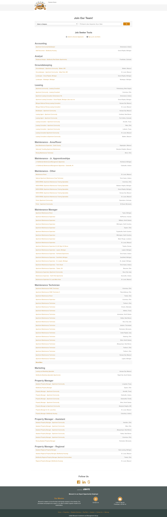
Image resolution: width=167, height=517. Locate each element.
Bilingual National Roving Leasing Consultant (48, 103)
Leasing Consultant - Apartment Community (48, 122)
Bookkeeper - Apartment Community (46, 110)
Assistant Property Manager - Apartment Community (50, 384)
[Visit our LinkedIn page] (84, 483)
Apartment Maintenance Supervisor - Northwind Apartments (52, 253)
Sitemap (106, 512)
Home (59, 512)
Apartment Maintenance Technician (45, 303)
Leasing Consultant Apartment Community (47, 133)
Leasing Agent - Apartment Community (46, 114)
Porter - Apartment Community (44, 204)
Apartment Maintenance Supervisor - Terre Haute (49, 265)
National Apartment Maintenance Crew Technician (49, 178)
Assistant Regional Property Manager (46, 450)
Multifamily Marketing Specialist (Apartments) (48, 375)
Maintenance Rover (41, 174)
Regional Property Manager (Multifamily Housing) (49, 461)
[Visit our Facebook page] (78, 483)
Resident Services (76, 512)
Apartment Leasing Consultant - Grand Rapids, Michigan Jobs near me (55, 99)
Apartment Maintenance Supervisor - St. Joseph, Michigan (52, 261)
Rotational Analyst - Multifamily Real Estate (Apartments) (51, 59)
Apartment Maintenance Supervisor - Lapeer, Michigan (51, 250)
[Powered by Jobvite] (83, 489)
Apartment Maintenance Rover (44, 213)
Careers (92, 512)
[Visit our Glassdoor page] (89, 483)
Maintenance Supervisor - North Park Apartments (49, 276)
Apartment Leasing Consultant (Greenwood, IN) (49, 96)
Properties (66, 512)
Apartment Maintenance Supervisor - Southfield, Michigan (51, 257)
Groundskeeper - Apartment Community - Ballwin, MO (50, 68)
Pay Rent (85, 512)
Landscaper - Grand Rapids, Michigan (46, 76)
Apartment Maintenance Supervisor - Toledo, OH (49, 268)
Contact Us (96, 502)
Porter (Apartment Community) (44, 200)
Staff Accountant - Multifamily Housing (46, 50)
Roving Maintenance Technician (44, 153)
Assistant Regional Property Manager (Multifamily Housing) (52, 453)
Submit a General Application (75, 37)
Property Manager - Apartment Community (47, 391)
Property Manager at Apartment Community (48, 406)
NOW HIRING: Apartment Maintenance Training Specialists (52, 182)
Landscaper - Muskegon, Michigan (45, 79)
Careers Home (52, 2)
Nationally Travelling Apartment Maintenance (48, 149)
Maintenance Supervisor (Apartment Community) (49, 272)
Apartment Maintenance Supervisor (45, 216)
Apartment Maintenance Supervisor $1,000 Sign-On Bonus (52, 246)
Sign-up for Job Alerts (94, 37)
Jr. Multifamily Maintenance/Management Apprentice (50, 162)
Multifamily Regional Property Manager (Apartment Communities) (54, 457)
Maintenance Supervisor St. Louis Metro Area (48, 279)
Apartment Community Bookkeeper (45, 47)
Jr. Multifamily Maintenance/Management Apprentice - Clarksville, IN (54, 165)
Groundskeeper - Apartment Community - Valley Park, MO (52, 72)
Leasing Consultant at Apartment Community (48, 136)
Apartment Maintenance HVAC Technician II (48, 292)
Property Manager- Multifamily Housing (46, 413)
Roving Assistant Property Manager (45, 441)
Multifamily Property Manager (44, 387)
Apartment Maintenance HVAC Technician (47, 288)
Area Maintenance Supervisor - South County (48, 145)
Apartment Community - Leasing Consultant (48, 88)
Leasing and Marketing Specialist (45, 371)
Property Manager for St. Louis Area (46, 410)
